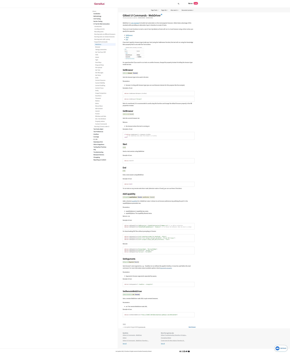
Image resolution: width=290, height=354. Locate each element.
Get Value (98, 75)
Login (195, 3)
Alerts (97, 103)
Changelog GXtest (166, 338)
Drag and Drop (99, 65)
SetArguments (129, 258)
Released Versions (98, 155)
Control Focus (99, 88)
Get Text (97, 70)
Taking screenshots (101, 49)
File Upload (98, 67)
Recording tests (98, 31)
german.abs (142, 327)
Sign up (190, 3)
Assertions (98, 96)
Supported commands (101, 42)
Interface (96, 134)
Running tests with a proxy (102, 39)
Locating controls (99, 29)
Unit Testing (97, 19)
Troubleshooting (98, 152)
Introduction (98, 26)
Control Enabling (100, 85)
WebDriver (98, 44)
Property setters (100, 121)
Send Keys (98, 62)
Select (97, 57)
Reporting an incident (99, 160)
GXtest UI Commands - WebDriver (132, 335)
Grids (96, 78)
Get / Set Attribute (100, 119)
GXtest (94, 11)
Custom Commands (101, 124)
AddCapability (129, 194)
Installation (96, 13)
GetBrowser (128, 111)
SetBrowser (129, 35)
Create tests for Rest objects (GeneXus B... (173, 340)
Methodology (97, 16)
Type (96, 60)
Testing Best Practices (99, 147)
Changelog (96, 157)
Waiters (97, 101)
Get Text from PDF (100, 52)
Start (127, 37)
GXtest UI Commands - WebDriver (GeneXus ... (136, 340)
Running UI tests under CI (101, 126)
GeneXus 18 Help (141, 17)
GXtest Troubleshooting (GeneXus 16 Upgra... (173, 335)
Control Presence (100, 80)
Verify (96, 90)
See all (125, 343)
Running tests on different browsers (104, 34)
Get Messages (99, 72)
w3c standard (135, 23)
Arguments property (166, 268)
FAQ (94, 149)
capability (134, 201)
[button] (155, 10)
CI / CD (95, 139)
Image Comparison (100, 93)
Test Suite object (98, 129)
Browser (97, 47)
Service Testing (97, 21)
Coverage (96, 137)
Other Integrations (98, 144)
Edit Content (99, 108)
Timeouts (98, 98)
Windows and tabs (100, 116)
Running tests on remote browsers (104, 37)
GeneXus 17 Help (149, 17)
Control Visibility (100, 83)
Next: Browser (192, 327)
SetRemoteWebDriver (132, 291)
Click (96, 55)
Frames (97, 114)
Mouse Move (99, 106)
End (127, 39)
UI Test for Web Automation (101, 24)
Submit (97, 111)
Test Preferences (98, 131)
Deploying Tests (98, 142)
